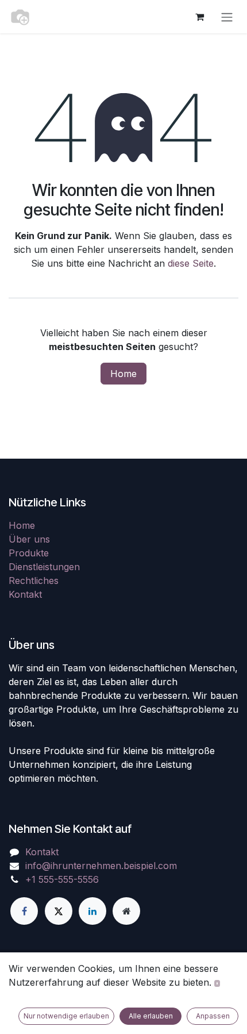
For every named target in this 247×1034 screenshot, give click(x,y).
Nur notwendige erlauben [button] (66, 1016)
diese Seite (191, 263)
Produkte (29, 553)
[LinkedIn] (92, 911)
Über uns (29, 539)
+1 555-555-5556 (62, 879)
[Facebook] (24, 911)
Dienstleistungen (44, 566)
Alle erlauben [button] (151, 1016)
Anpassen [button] (213, 1016)
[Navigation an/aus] (226, 17)
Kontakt (25, 594)
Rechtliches (34, 580)
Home (123, 373)
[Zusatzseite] (126, 911)
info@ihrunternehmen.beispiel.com (101, 865)
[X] (58, 911)
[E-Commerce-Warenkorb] (199, 16)
